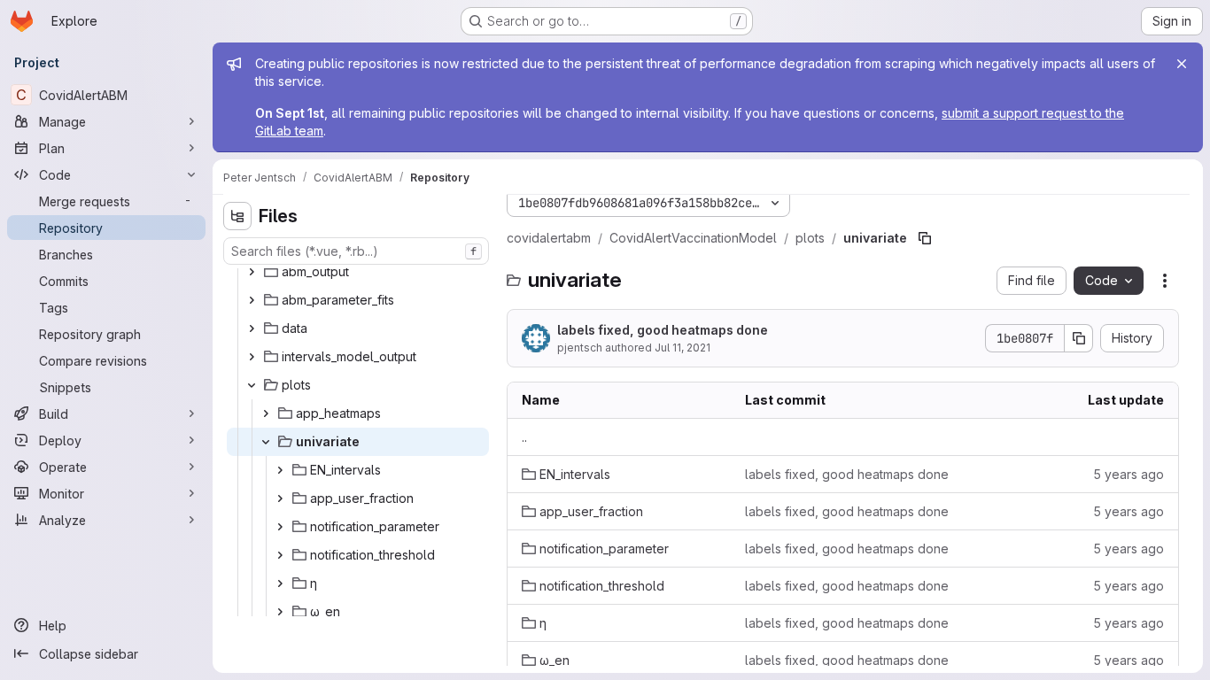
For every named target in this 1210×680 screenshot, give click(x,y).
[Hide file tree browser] (237, 216)
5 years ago (1128, 474)
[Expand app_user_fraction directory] (280, 498)
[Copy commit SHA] (1079, 338)
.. (524, 436)
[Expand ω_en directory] (280, 611)
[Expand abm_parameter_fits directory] (251, 300)
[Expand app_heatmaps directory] (265, 413)
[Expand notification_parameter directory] (280, 526)
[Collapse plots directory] (251, 385)
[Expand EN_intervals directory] (280, 470)
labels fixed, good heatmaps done (662, 329)
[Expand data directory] (251, 328)
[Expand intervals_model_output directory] (251, 356)
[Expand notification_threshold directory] (280, 555)
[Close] (1181, 63)
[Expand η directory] (280, 583)
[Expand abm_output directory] (251, 271)
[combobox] (356, 251)
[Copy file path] (925, 238)
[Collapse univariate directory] (265, 441)
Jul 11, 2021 (682, 347)
